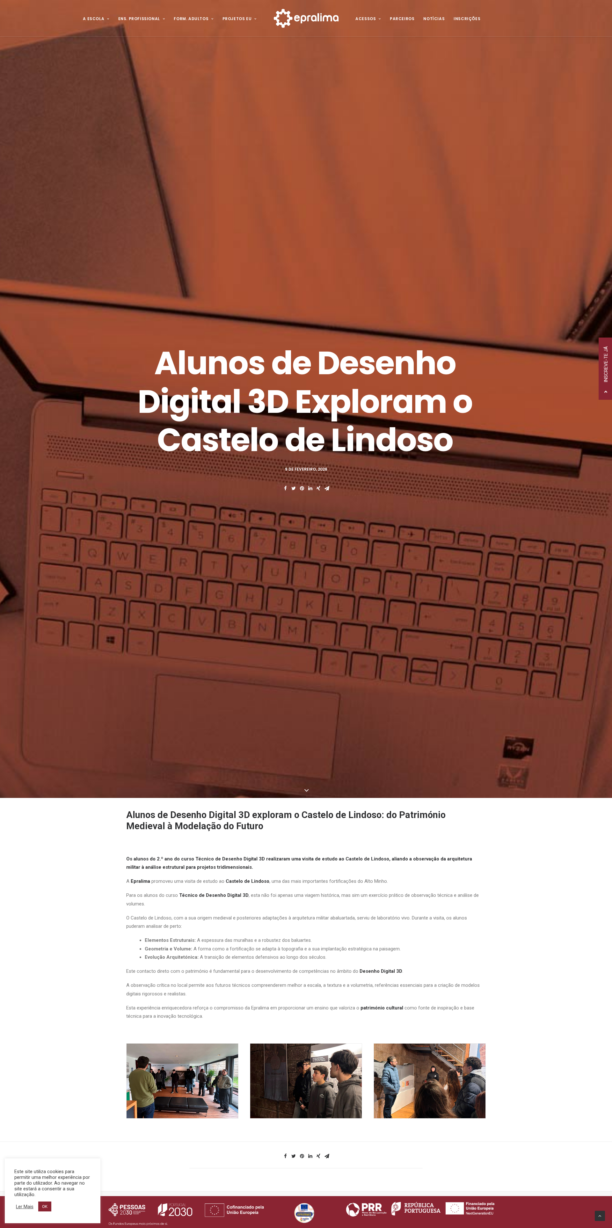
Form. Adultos (191, 18)
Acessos (365, 18)
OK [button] (44, 1206)
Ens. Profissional (139, 18)
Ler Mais (24, 1206)
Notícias (434, 18)
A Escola (93, 18)
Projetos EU (237, 18)
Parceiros (402, 18)
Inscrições (467, 18)
